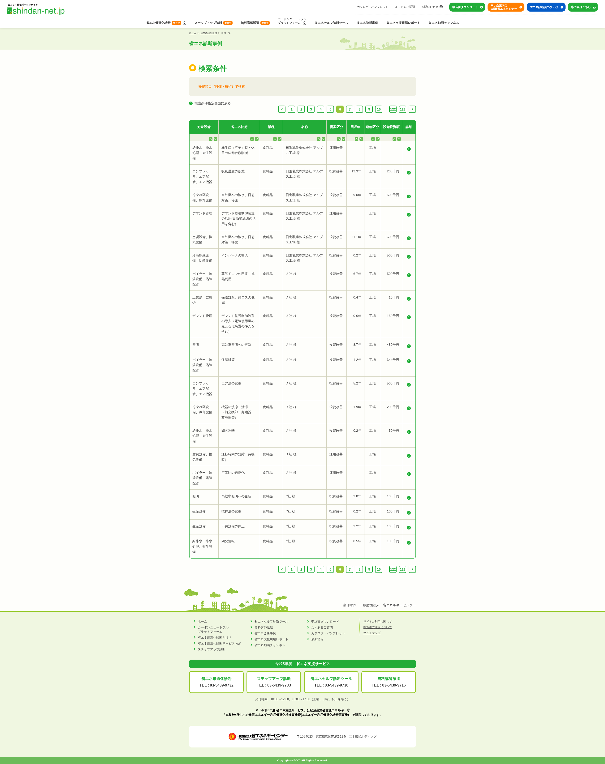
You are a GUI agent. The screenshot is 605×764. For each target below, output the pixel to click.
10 (379, 109)
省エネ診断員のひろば (544, 7)
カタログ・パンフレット (372, 7)
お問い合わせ (429, 7)
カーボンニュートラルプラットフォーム (292, 21)
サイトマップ (371, 633)
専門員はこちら (581, 7)
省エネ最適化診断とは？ (215, 637)
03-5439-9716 (394, 685)
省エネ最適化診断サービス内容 (219, 643)
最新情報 (317, 639)
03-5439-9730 (336, 685)
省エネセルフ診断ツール (331, 23)
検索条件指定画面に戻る (212, 103)
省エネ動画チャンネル (443, 23)
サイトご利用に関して (377, 621)
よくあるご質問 (405, 7)
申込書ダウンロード (465, 7)
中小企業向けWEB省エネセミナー (504, 7)
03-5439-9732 (221, 685)
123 (403, 109)
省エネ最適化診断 (158, 23)
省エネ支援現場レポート (403, 23)
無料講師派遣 (250, 23)
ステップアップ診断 (208, 23)
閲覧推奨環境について (377, 627)
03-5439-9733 (279, 685)
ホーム (192, 33)
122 (393, 109)
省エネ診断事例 (367, 23)
